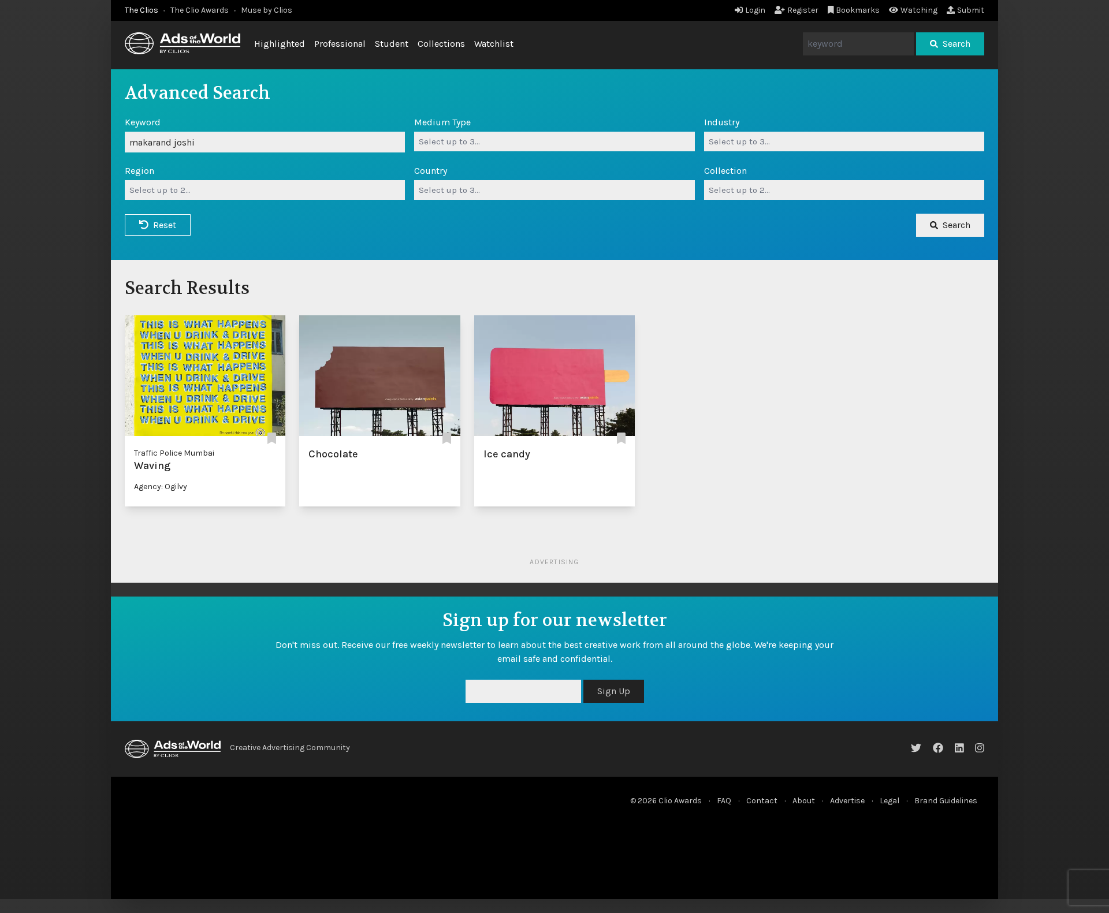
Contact (761, 801)
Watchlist (493, 43)
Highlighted (279, 43)
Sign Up (613, 690)
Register (802, 10)
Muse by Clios (266, 10)
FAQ (724, 801)
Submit (970, 10)
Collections (441, 43)
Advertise (847, 801)
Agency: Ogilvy (160, 486)
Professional (340, 43)
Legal (889, 801)
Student (391, 43)
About (803, 801)
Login (755, 10)
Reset (164, 224)
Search (956, 43)
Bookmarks (858, 10)
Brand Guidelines (945, 801)
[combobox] (554, 141)
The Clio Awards (199, 10)
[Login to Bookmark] (271, 439)
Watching (918, 10)
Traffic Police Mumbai (174, 453)
